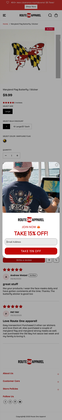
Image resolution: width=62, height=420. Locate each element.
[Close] (56, 165)
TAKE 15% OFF (31, 251)
